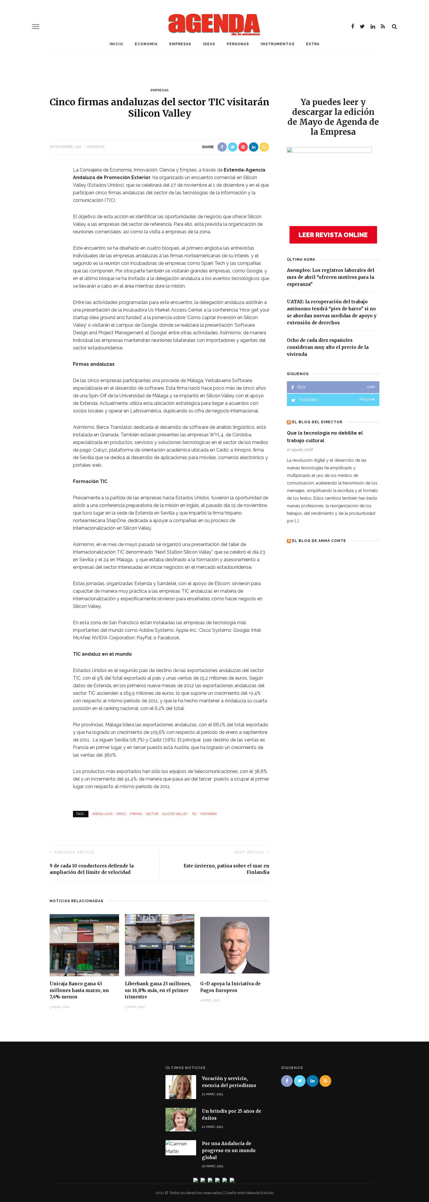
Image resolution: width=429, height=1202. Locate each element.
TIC (193, 814)
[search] (394, 26)
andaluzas (102, 814)
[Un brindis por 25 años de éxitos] (180, 1119)
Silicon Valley (175, 814)
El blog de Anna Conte (319, 541)
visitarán (208, 814)
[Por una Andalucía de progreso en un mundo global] (180, 1147)
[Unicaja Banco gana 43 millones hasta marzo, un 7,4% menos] (84, 945)
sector (152, 814)
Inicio (116, 44)
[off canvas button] (35, 26)
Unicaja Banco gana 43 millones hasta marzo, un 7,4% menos (79, 990)
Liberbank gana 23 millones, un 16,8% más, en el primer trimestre (158, 990)
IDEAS (209, 44)
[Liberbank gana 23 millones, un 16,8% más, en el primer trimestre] (159, 945)
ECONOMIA (146, 44)
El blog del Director (317, 422)
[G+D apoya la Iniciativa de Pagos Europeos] (235, 945)
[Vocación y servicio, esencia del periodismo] (180, 1086)
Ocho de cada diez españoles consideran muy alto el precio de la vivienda (328, 347)
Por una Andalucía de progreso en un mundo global (229, 1150)
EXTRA (313, 44)
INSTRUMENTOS (277, 44)
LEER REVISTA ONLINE (333, 235)
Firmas (136, 814)
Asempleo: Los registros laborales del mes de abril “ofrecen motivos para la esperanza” (330, 277)
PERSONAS (238, 44)
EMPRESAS (180, 44)
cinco (121, 814)
